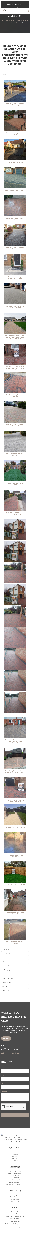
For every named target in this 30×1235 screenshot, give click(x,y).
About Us (15, 1154)
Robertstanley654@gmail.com (16, 7)
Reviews (15, 1158)
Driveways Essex (15, 1201)
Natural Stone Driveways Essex (15, 1184)
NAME (3, 1067)
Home (15, 1152)
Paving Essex (15, 1177)
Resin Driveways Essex (15, 1173)
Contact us (15, 1160)
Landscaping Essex (15, 1182)
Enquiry (6, 1038)
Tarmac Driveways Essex (15, 1180)
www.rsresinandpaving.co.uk (15, 1227)
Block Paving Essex (15, 1171)
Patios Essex (15, 1175)
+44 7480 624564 (16, 4)
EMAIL (3, 1083)
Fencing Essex (15, 1199)
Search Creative (15, 1141)
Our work (15, 1156)
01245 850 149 (16, 2)
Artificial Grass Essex (15, 1197)
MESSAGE (4, 1091)
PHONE (3, 1075)
